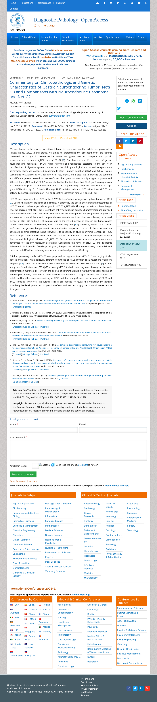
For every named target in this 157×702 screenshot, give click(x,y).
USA (16, 604)
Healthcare (89, 555)
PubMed (27, 306)
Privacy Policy (90, 685)
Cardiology (89, 508)
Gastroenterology (67, 639)
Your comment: (18, 437)
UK (16, 630)
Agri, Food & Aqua (126, 620)
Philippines (30, 655)
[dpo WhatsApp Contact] (146, 3)
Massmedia (123, 658)
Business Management (128, 653)
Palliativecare (94, 644)
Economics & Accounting (26, 549)
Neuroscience (65, 630)
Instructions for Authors (49, 39)
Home (13, 3)
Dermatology (90, 525)
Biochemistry (127, 169)
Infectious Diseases (89, 567)
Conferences (44, 3)
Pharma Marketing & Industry (127, 614)
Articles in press (84, 39)
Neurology (111, 516)
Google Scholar (30, 326)
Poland (46, 604)
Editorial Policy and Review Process (89, 692)
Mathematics (52, 525)
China (31, 614)
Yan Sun (13, 102)
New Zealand (29, 646)
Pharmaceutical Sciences (58, 552)
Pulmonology (134, 508)
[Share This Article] (133, 101)
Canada (32, 609)
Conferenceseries (62, 50)
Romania (43, 639)
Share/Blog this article (132, 210)
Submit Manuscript (68, 39)
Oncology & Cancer (97, 604)
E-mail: (82, 424)
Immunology (90, 560)
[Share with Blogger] (119, 146)
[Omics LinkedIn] (118, 3)
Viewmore (135, 194)
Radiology (132, 513)
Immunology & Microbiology (52, 510)
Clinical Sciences (21, 539)
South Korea (15, 646)
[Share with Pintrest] (140, 141)
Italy (16, 617)
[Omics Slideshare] (132, 3)
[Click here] (97, 3)
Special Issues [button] (113, 37)
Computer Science (22, 544)
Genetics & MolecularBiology (66, 646)
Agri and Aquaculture (131, 164)
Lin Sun (27, 102)
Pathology (111, 544)
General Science (21, 568)
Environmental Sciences (25, 558)
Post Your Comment (132, 117)
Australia (14, 612)
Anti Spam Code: (18, 466)
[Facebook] (128, 688)
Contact (14, 8)
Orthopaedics (113, 539)
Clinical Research (89, 515)
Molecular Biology (111, 505)
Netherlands (16, 655)
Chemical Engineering (24, 530)
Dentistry (88, 521)
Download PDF (68, 138)
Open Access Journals (23, 61)
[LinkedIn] (141, 688)
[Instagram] (147, 688)
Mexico (46, 626)
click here (83, 465)
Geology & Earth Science (58, 503)
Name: (14, 424)
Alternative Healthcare (69, 657)
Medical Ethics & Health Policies (95, 638)
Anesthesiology (92, 503)
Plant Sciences (52, 561)
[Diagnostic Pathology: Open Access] (17, 20)
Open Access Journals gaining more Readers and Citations (114, 51)
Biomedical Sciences (131, 181)
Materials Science (54, 521)
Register (60, 3)
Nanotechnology (53, 535)
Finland (46, 614)
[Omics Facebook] (104, 3)
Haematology (91, 551)
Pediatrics (111, 549)
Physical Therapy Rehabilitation (96, 620)
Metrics (130, 37)
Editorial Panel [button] (28, 37)
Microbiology (91, 578)
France (32, 618)
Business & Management (127, 188)
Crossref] (17, 326)
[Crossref (63, 378)
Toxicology (132, 530)
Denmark (43, 622)
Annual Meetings (81, 594)
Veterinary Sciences (55, 571)
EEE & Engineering (126, 639)
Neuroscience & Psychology (53, 541)
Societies (46, 57)
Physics (49, 557)
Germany (15, 625)
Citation (131, 125)
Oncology (111, 530)
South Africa (30, 638)
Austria (46, 609)
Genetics (88, 546)
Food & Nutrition (21, 563)
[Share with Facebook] (119, 141)
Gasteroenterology (92, 540)
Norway (46, 631)
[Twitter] (135, 688)
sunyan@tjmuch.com (59, 115)
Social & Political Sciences (58, 566)
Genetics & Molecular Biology (23, 574)
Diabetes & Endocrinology (91, 532)
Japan (17, 634)
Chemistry (18, 535)
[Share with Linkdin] (133, 141)
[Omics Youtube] (139, 3)
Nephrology (112, 511)
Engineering (19, 553)
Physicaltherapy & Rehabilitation (114, 555)
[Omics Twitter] (111, 3)
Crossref (17, 306)
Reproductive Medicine (134, 519)
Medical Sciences (54, 530)
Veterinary (122, 644)
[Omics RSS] (125, 3)
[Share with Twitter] (126, 141)
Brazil (17, 639)
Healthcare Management (64, 624)
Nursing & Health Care (56, 547)
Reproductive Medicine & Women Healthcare (99, 651)
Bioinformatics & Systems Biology (129, 175)
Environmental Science (128, 635)
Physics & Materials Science (131, 630)
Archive (98, 37)
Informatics (51, 516)
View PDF (50, 138)
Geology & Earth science (129, 663)
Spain (31, 604)
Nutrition (110, 525)
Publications (27, 3)
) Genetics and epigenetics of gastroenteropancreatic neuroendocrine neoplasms (73, 320)
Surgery (131, 525)
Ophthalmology (114, 535)
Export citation (128, 206)
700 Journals (94, 56)
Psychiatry (132, 503)
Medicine (88, 573)
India (31, 623)
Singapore (30, 631)
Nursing (110, 521)
